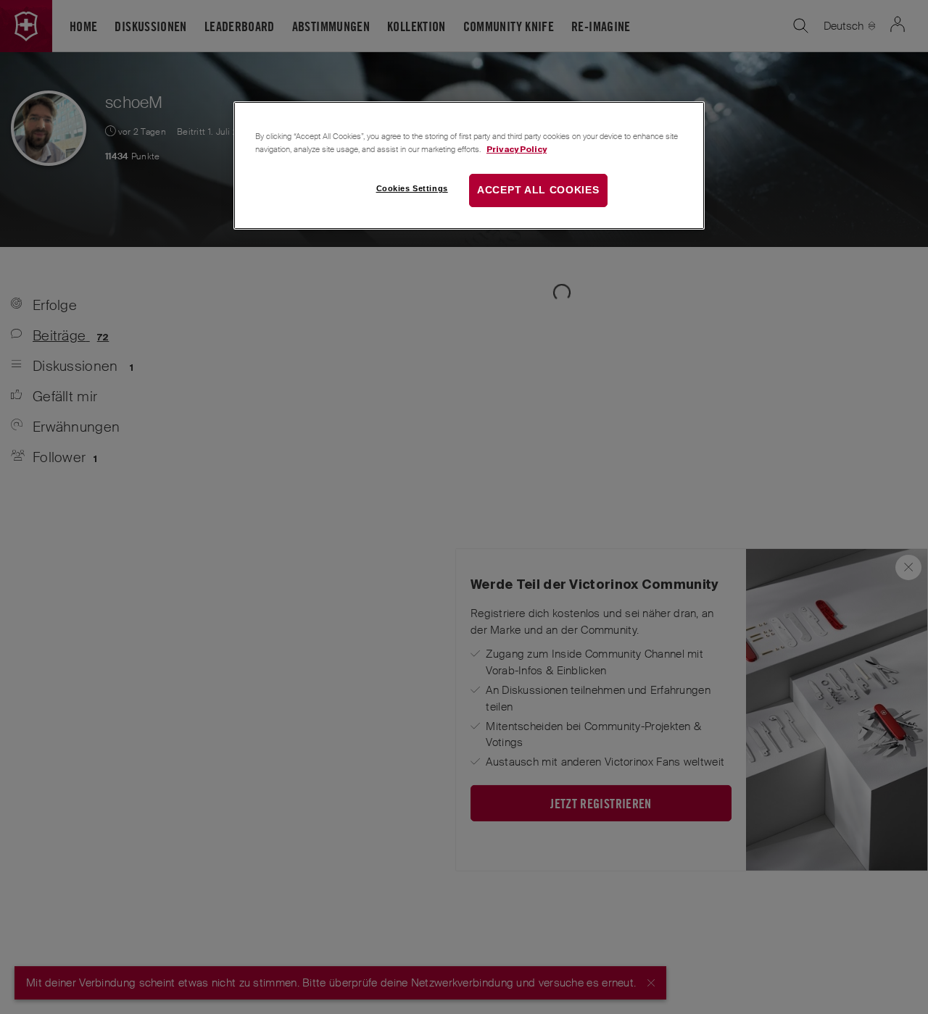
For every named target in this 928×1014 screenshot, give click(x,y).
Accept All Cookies (538, 190)
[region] (469, 165)
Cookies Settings (412, 188)
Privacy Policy (516, 149)
